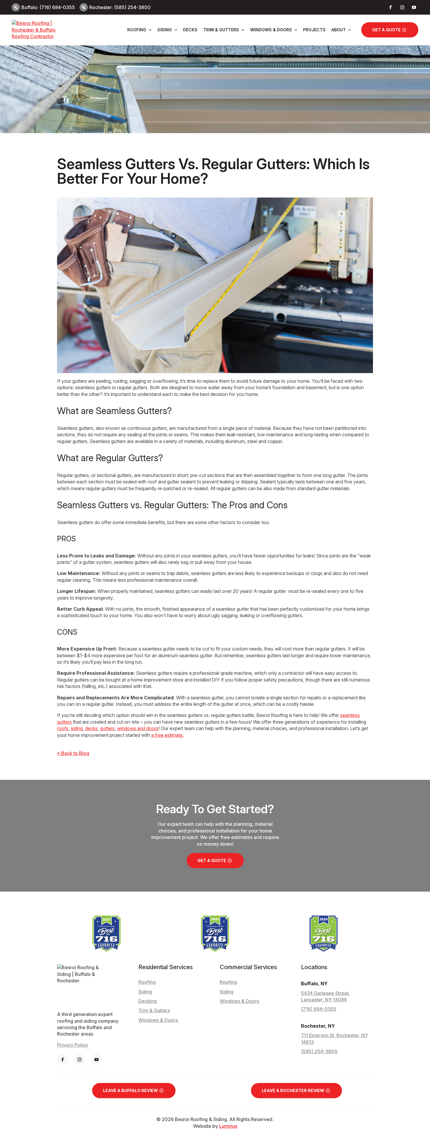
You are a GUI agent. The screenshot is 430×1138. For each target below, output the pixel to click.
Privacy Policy (72, 1045)
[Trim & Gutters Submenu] (241, 30)
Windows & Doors (271, 29)
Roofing (136, 29)
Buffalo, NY (314, 983)
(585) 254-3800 (319, 1051)
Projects (314, 29)
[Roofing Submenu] (149, 30)
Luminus (228, 1126)
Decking (147, 1001)
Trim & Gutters (221, 29)
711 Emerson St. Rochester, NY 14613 (334, 1038)
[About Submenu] (348, 30)
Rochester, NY (318, 1026)
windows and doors (138, 728)
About (338, 29)
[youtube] (414, 7)
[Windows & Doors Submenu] (294, 30)
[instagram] (402, 7)
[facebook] (390, 7)
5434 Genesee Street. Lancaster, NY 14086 (325, 996)
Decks (190, 29)
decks (91, 728)
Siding (164, 29)
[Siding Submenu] (174, 30)
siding (77, 728)
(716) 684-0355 (318, 1009)
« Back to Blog (73, 753)
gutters (107, 728)
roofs (62, 728)
